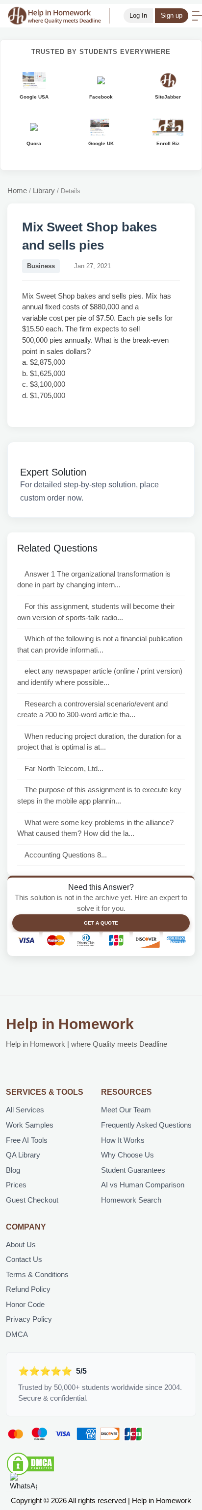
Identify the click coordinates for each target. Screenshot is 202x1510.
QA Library (23, 1155)
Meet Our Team (126, 1110)
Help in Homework (70, 1024)
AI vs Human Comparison (142, 1185)
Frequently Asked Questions (146, 1125)
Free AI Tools (27, 1140)
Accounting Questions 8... (66, 855)
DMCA (17, 1334)
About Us (21, 1244)
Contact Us (24, 1259)
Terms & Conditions (37, 1274)
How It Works (123, 1140)
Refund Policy (28, 1289)
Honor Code (25, 1304)
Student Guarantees (133, 1170)
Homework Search (131, 1200)
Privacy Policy (29, 1319)
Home (17, 190)
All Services (25, 1110)
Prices (16, 1185)
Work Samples (29, 1125)
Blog (13, 1170)
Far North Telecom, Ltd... (64, 768)
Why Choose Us (127, 1155)
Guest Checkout (32, 1200)
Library (44, 190)
